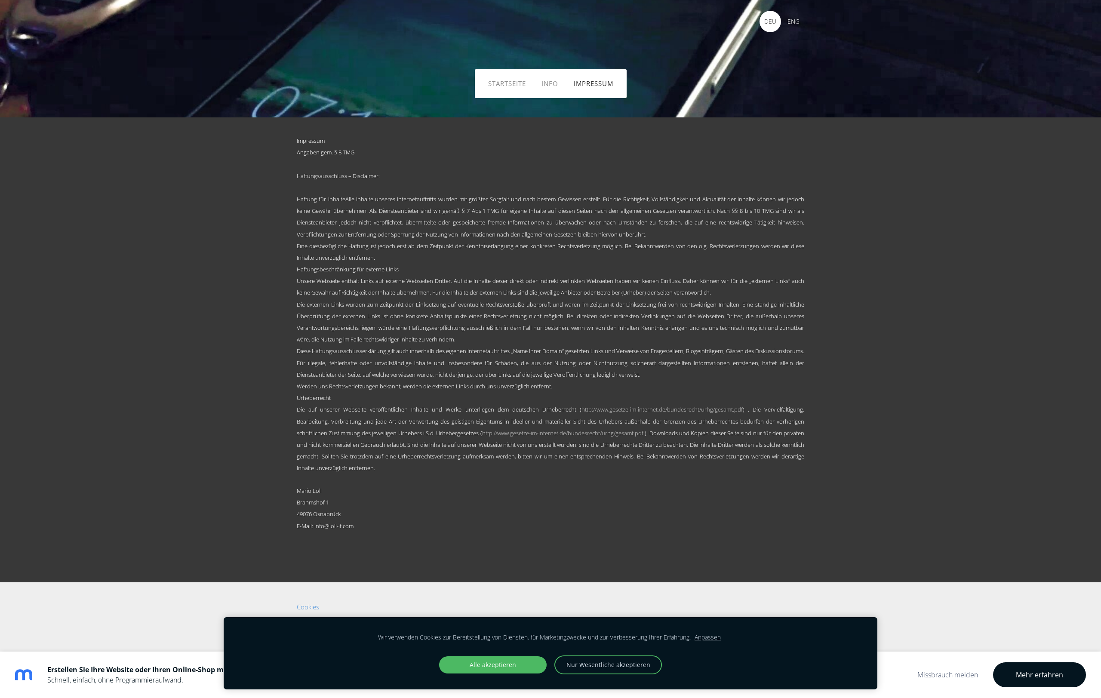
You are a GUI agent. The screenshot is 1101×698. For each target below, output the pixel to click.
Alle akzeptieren (493, 665)
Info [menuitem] (549, 83)
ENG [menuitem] (793, 21)
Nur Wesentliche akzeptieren (608, 665)
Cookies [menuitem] (308, 607)
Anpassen (708, 637)
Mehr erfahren (1039, 675)
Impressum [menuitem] (593, 83)
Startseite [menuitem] (507, 83)
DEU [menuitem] (770, 21)
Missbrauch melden (947, 675)
